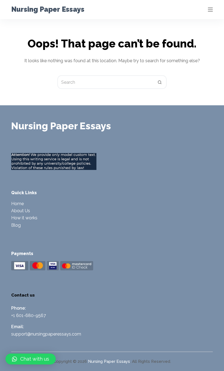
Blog (16, 225)
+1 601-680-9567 (28, 315)
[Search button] (160, 82)
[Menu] (210, 9)
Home (17, 203)
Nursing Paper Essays (47, 9)
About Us (20, 210)
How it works (24, 217)
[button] (30, 359)
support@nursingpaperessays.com (46, 334)
